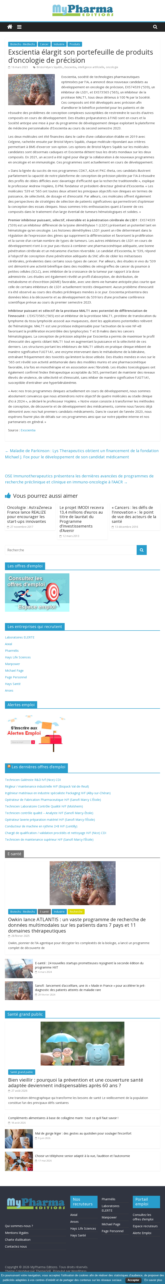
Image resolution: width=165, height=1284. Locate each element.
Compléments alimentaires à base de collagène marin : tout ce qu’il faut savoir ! (63, 1118)
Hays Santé (13, 684)
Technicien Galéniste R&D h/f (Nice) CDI (33, 780)
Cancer (44, 44)
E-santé (44, 911)
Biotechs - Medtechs (22, 44)
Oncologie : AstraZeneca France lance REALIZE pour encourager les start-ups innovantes (29, 514)
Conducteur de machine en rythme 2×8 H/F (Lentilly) (41, 826)
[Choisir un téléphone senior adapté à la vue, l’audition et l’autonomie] (19, 1154)
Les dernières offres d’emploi (38, 766)
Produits (75, 44)
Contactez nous (16, 1246)
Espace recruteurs (145, 1226)
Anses (9, 690)
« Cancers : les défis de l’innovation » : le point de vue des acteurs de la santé (134, 514)
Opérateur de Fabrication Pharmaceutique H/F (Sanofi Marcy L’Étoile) (53, 800)
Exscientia (70, 67)
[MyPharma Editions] (10, 26)
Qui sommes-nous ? (19, 1226)
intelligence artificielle (91, 67)
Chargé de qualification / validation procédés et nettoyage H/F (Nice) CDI (55, 833)
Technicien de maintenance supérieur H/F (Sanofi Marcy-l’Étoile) (49, 839)
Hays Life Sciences (18, 657)
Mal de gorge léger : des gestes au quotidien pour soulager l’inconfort (83, 1133)
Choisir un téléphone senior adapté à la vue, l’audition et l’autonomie (82, 1156)
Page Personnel (16, 677)
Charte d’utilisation (18, 1240)
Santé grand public (21, 1072)
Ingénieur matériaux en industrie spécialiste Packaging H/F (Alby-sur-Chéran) (58, 793)
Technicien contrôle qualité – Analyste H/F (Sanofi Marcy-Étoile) (49, 813)
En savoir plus (153, 1280)
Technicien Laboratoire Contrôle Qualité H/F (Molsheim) (44, 806)
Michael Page (14, 670)
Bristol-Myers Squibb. (50, 67)
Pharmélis (12, 651)
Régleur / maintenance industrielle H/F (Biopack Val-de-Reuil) (47, 786)
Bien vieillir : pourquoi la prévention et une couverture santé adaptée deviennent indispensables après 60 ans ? (75, 1082)
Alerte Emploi (142, 1233)
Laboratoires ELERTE (19, 637)
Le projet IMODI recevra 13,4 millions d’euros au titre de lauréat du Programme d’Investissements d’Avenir (82, 519)
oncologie (112, 67)
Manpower (12, 664)
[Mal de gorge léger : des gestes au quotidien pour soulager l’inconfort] (19, 1131)
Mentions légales (17, 1233)
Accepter (133, 1280)
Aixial (8, 644)
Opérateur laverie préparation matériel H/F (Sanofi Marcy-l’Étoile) (50, 820)
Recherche (76, 911)
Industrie (59, 44)
